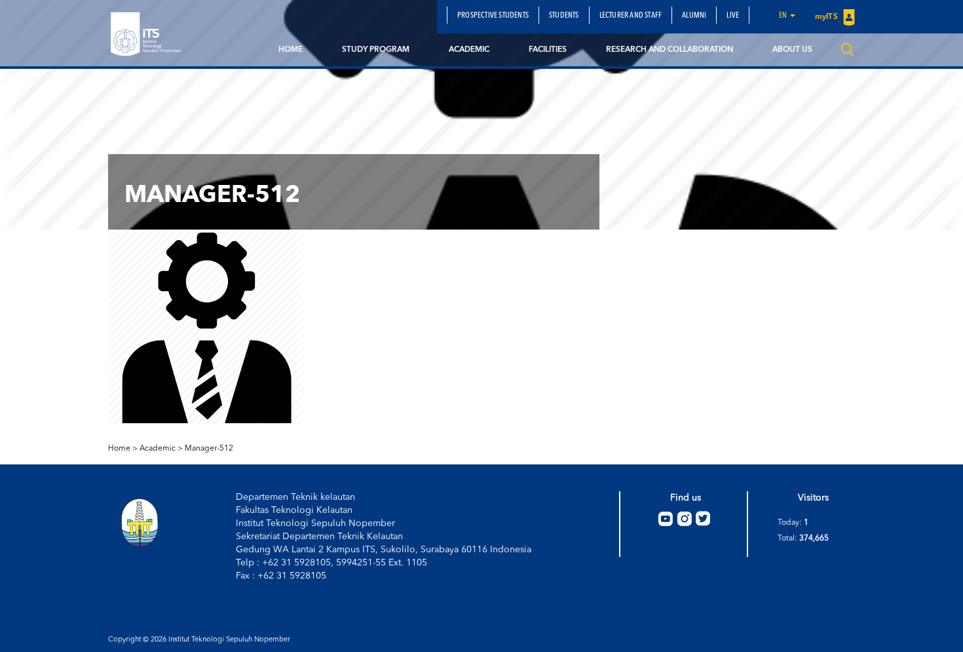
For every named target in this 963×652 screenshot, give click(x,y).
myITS (827, 17)
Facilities (548, 50)
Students (564, 16)
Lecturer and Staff (630, 16)
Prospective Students (493, 16)
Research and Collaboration (669, 50)
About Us (792, 50)
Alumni (694, 16)
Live (733, 16)
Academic (469, 50)
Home (290, 50)
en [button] (784, 16)
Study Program (375, 50)
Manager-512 (209, 449)
